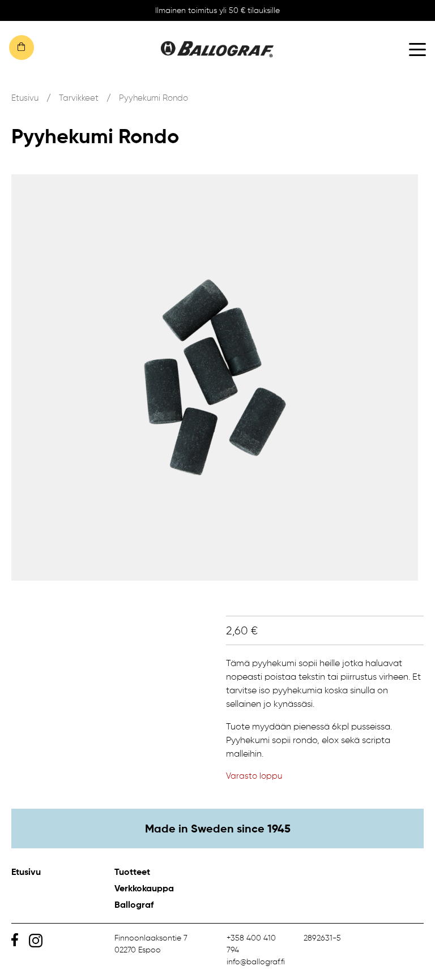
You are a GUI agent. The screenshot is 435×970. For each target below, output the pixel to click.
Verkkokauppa (144, 888)
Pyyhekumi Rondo (153, 98)
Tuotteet (132, 872)
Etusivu (25, 98)
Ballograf (133, 905)
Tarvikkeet (79, 98)
